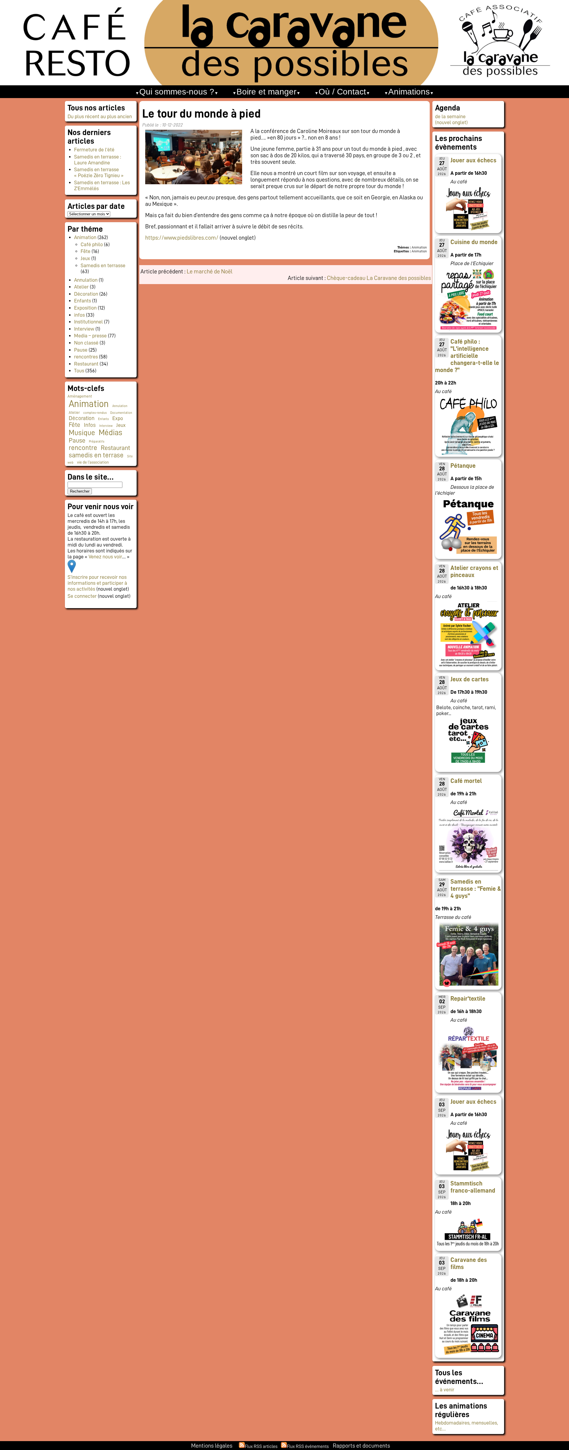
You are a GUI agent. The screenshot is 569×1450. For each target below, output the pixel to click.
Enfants (82, 300)
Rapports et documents (361, 1446)
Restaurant (86, 363)
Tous (79, 370)
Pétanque (463, 465)
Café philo (92, 244)
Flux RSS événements (308, 1446)
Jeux (85, 258)
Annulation (86, 280)
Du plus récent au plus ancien (100, 116)
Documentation (121, 412)
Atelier (81, 286)
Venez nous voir (105, 556)
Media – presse (90, 335)
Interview (84, 328)
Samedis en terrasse (103, 265)
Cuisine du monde (474, 242)
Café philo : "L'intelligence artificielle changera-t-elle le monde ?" (467, 355)
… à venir (444, 1389)
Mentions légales (211, 1446)
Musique (82, 432)
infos (79, 315)
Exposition (85, 307)
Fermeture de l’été (94, 149)
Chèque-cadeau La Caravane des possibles (379, 278)
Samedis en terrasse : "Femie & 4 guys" (475, 888)
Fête (85, 251)
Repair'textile (467, 998)
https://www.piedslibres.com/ (181, 238)
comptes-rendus (95, 412)
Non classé (86, 342)
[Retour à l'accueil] (284, 42)
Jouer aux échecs (473, 160)
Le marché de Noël (209, 271)
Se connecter (82, 596)
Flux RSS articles (261, 1446)
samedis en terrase (96, 455)
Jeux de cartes (469, 679)
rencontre (83, 447)
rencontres (86, 356)
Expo (117, 418)
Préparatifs (96, 441)
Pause (80, 350)
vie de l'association (93, 462)
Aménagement (80, 396)
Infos (90, 425)
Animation (85, 237)
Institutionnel (88, 321)
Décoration (86, 294)
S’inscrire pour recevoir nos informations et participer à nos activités (97, 583)
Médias (110, 433)
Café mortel (466, 781)
